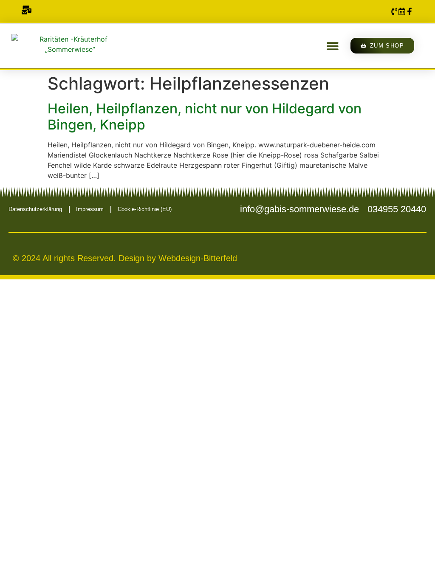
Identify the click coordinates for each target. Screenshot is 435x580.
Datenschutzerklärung (35, 209)
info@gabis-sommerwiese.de (299, 209)
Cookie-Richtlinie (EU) (145, 209)
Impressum (90, 209)
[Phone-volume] (394, 11)
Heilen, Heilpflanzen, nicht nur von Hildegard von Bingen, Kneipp (205, 116)
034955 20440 (396, 209)
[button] (332, 45)
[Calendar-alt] (402, 11)
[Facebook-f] (409, 11)
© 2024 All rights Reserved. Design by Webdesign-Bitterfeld (125, 258)
